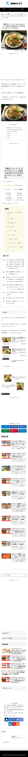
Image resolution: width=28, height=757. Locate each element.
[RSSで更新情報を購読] (18, 724)
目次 (12, 124)
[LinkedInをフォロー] (10, 724)
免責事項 (3, 731)
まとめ (7, 138)
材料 (9, 133)
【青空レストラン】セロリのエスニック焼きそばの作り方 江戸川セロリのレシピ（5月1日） (14, 129)
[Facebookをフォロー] (14, 719)
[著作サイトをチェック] (6, 719)
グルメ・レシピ (6, 393)
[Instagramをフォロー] (21, 719)
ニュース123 (14, 703)
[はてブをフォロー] (18, 719)
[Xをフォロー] (10, 719)
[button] (25, 575)
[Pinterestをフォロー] (14, 724)
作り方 (9, 135)
